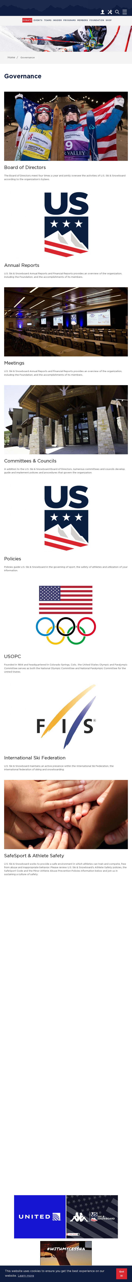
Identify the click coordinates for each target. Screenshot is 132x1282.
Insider (57, 20)
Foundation (97, 20)
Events (38, 20)
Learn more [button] (26, 1275)
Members (82, 20)
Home (11, 57)
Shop (109, 20)
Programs (69, 20)
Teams (48, 20)
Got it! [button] (121, 1273)
